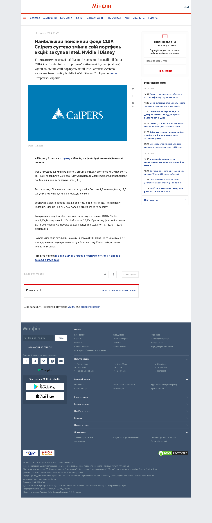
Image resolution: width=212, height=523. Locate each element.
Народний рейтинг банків (162, 346)
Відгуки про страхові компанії (126, 437)
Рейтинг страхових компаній (163, 437)
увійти (71, 306)
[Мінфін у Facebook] (26, 361)
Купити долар (80, 388)
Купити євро (118, 388)
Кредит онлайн (119, 346)
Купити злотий (157, 388)
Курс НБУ (78, 339)
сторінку (65, 158)
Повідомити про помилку (39, 347)
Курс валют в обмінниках (124, 385)
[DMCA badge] (173, 453)
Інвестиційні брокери (160, 339)
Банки (79, 17)
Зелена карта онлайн (83, 437)
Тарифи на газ (157, 343)
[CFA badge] (63, 453)
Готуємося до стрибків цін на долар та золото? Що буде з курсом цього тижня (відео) (162, 114)
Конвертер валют (82, 346)
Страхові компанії (159, 441)
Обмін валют (80, 385)
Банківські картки (120, 339)
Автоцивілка (79, 441)
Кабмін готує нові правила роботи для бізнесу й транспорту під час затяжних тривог (164, 135)
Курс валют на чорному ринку (164, 385)
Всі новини (151, 200)
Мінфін (40, 273)
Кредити (66, 17)
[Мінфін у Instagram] (52, 361)
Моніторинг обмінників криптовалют (90, 350)
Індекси (153, 17)
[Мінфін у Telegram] (35, 361)
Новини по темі (155, 82)
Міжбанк (78, 343)
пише (113, 73)
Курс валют (79, 335)
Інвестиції (114, 17)
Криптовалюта (134, 17)
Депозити (50, 17)
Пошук (60, 338)
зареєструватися (90, 306)
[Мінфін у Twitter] (44, 361)
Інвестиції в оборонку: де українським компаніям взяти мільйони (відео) (164, 162)
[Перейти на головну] (106, 6)
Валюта (34, 17)
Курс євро (155, 335)
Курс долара (118, 335)
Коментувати (130, 274)
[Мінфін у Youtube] (61, 361)
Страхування (95, 17)
